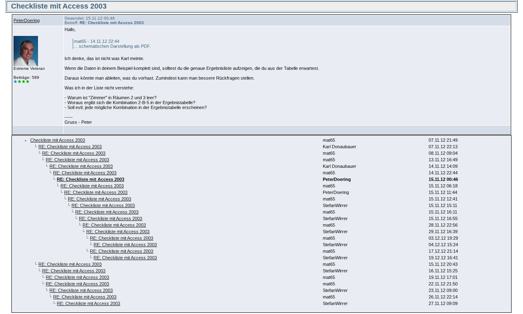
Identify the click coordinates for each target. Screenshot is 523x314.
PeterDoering (26, 20)
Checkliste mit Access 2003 (57, 140)
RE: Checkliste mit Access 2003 (70, 146)
